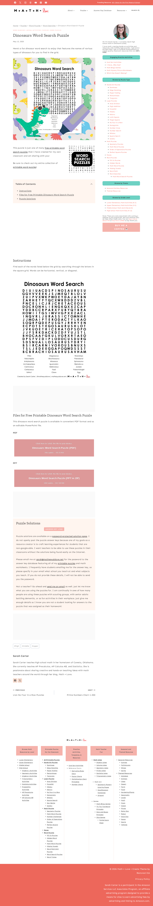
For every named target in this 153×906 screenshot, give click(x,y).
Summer (124, 762)
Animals (124, 779)
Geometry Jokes (102, 768)
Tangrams (113, 98)
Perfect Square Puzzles (118, 152)
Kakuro (112, 114)
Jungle (123, 798)
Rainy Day (125, 811)
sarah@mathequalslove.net (50, 559)
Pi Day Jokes (101, 771)
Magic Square (115, 120)
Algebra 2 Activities (29, 776)
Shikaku (112, 133)
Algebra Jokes (101, 762)
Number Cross (115, 128)
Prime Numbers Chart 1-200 (81, 692)
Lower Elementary (26, 760)
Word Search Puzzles (54, 854)
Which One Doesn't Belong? (117, 73)
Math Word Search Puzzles (122, 176)
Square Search (115, 136)
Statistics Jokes (102, 773)
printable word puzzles (24, 167)
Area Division (115, 104)
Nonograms (114, 125)
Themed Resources (113, 191)
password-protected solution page (69, 536)
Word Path (114, 171)
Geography (125, 795)
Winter (123, 768)
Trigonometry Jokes (103, 776)
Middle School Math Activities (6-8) (120, 208)
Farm (123, 787)
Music (123, 803)
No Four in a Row (116, 123)
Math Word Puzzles (117, 147)
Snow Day (124, 817)
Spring (123, 771)
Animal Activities (33, 30)
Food (123, 790)
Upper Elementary (26, 762)
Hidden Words (115, 163)
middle (25, 646)
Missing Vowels (115, 168)
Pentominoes (114, 96)
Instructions (25, 190)
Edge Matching (115, 90)
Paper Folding (115, 93)
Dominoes (113, 87)
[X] (20, 3)
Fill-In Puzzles (115, 160)
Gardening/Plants (127, 792)
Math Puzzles (112, 141)
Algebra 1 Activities (29, 771)
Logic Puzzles (112, 101)
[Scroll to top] (148, 898)
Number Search (115, 131)
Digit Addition (115, 106)
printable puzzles (66, 563)
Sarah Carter (21, 655)
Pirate (123, 808)
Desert (123, 784)
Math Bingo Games (114, 68)
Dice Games (100, 817)
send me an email (56, 586)
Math (123, 800)
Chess (123, 781)
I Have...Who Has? (114, 65)
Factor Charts (77, 776)
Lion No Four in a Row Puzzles (28, 692)
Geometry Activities (29, 773)
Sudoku (112, 139)
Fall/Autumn (125, 765)
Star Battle (51, 803)
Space (123, 819)
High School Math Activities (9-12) (119, 211)
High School (23, 768)
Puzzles (23, 26)
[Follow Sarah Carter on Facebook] (15, 680)
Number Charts (77, 784)
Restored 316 (143, 873)
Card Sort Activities (114, 62)
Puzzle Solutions (27, 198)
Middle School (24, 765)
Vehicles (124, 825)
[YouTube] (36, 3)
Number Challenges (54, 817)
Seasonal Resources (125, 760)
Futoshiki (113, 109)
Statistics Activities (29, 784)
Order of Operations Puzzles (120, 149)
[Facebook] (15, 3)
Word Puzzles (35, 26)
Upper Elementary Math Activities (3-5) (121, 205)
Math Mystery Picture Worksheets (119, 70)
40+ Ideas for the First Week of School (126, 2)
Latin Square (114, 117)
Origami (101, 795)
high (16, 646)
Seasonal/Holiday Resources (117, 188)
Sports (123, 822)
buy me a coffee (118, 220)
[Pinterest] (41, 3)
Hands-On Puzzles (113, 85)
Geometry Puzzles (116, 144)
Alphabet (124, 776)
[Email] (46, 3)
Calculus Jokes (101, 765)
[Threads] (30, 3)
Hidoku (112, 112)
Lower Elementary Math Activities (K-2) (121, 203)
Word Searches (49, 26)
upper (35, 646)
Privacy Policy (142, 879)
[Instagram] (25, 3)
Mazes (109, 155)
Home (15, 26)
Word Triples (52, 857)
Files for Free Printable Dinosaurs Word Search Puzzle (46, 194)
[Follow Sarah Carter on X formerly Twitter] (20, 680)
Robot (123, 814)
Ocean (123, 806)
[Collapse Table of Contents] (91, 184)
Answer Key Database (102, 10)
